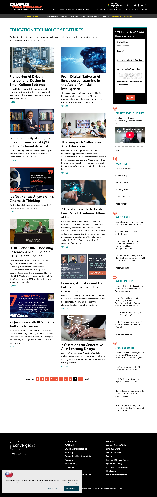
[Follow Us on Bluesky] (135, 5)
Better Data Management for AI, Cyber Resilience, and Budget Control (129, 324)
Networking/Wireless (69, 16)
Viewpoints (70, 10)
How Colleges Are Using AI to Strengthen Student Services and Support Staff (129, 408)
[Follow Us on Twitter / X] (131, 5)
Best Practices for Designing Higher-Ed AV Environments (127, 380)
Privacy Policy (135, 69)
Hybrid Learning (52, 16)
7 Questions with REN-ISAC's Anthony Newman (32, 324)
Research (90, 10)
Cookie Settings (52, 488)
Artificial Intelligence (124, 168)
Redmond (69, 459)
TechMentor (70, 467)
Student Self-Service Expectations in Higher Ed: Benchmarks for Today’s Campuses (129, 288)
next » (87, 379)
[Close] (78, 472)
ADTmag (110, 441)
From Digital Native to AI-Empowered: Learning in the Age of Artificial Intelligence (81, 82)
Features (60, 10)
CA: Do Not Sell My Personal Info (110, 489)
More (142, 10)
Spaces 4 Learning (114, 463)
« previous (29, 379)
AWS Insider (70, 445)
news (38, 40)
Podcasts (99, 10)
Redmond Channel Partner (117, 459)
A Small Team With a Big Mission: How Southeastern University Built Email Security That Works (130, 258)
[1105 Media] (23, 466)
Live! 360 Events (113, 448)
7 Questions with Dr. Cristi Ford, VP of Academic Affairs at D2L (83, 213)
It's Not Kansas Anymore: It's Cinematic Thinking (32, 198)
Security (106, 16)
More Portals (121, 203)
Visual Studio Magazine (116, 474)
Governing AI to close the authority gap (126, 232)
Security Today (71, 463)
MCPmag (69, 452)
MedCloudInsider (113, 452)
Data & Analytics (122, 182)
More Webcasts (122, 267)
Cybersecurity (121, 175)
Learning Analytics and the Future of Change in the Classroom (82, 287)
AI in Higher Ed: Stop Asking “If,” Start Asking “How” (128, 313)
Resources (111, 10)
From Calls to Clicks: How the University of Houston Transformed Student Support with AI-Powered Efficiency (128, 302)
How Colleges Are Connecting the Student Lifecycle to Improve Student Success (129, 393)
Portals (121, 163)
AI (42, 16)
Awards (79, 10)
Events (122, 10)
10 (80, 379)
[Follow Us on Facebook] (138, 5)
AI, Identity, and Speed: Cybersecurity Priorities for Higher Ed (129, 121)
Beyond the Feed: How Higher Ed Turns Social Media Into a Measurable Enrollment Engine (129, 355)
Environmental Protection (76, 448)
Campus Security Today (116, 445)
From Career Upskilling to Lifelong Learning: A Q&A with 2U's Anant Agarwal (30, 142)
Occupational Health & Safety (78, 456)
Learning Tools (121, 189)
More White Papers (123, 334)
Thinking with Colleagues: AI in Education (81, 144)
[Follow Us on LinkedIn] (128, 5)
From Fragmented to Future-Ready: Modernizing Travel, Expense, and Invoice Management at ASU (127, 245)
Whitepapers (124, 281)
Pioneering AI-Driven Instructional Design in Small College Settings (27, 80)
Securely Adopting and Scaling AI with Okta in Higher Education (129, 223)
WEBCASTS (122, 217)
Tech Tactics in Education (117, 467)
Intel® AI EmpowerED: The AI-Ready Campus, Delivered (127, 368)
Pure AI (109, 456)
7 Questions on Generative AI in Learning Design (82, 346)
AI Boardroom (71, 441)
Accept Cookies (71, 488)
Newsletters (133, 10)
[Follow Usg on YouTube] (142, 5)
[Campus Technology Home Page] (26, 6)
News (53, 10)
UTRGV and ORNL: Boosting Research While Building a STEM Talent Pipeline (31, 251)
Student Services (122, 196)
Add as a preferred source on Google (116, 5)
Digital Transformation (90, 16)
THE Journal (111, 471)
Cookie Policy (72, 483)
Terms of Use (92, 489)
